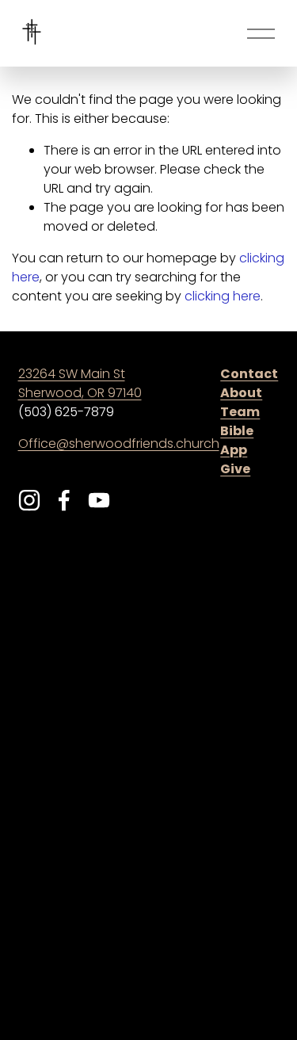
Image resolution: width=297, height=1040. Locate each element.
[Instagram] (29, 500)
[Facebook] (64, 500)
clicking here (223, 297)
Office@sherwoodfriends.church (118, 444)
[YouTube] (99, 500)
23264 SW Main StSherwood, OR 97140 (80, 384)
